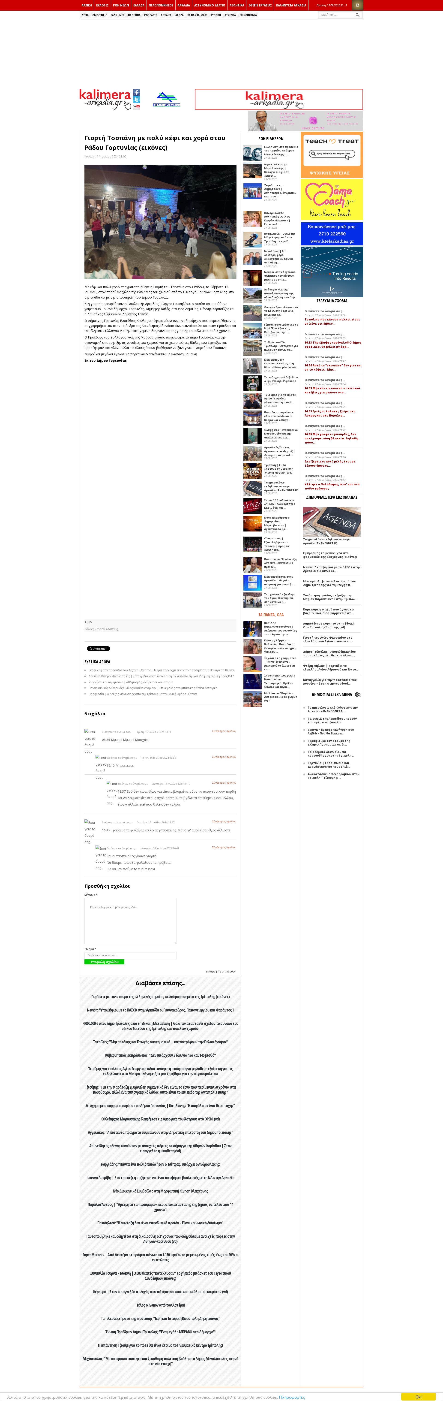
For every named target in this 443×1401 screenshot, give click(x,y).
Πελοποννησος (161, 5)
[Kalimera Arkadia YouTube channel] (136, 107)
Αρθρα (179, 15)
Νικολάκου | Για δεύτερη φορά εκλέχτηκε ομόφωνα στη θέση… (278, 256)
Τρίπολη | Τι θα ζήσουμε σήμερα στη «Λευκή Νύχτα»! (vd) (278, 468)
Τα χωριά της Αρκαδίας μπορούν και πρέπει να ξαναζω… (332, 720)
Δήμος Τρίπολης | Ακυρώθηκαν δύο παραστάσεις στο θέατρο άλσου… (329, 653)
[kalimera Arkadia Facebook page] (136, 91)
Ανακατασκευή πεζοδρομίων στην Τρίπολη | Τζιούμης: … (333, 776)
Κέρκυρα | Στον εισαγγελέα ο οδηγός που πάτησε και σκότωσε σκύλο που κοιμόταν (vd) (160, 1291)
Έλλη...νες (117, 15)
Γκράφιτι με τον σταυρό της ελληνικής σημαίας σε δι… (329, 742)
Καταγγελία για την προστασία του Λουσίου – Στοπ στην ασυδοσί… (330, 681)
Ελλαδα (138, 5)
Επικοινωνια (248, 15)
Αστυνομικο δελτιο (209, 5)
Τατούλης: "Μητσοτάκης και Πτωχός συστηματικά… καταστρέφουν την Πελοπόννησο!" (160, 1041)
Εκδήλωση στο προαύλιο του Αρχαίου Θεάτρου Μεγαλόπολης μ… (281, 150)
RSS (357, 5)
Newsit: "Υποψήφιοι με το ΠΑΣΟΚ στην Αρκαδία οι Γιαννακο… (331, 569)
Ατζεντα (230, 15)
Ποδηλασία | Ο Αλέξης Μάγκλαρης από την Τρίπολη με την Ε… (280, 237)
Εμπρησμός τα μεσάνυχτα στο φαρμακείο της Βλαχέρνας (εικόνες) (330, 555)
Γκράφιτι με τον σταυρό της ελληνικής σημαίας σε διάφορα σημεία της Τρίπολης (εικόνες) (160, 996)
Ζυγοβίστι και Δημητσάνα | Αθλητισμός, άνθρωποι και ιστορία (131, 682)
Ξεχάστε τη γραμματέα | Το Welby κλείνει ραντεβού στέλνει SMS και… (280, 663)
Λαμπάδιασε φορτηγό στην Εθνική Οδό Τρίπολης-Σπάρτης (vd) (329, 625)
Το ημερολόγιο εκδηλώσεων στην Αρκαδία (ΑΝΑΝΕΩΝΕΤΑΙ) (281, 486)
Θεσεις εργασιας (260, 5)
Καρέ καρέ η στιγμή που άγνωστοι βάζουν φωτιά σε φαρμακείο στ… (328, 611)
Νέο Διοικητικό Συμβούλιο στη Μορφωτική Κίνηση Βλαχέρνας (160, 1190)
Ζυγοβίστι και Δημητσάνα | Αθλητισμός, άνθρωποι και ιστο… (280, 190)
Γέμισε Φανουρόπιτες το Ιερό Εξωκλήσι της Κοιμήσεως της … (281, 328)
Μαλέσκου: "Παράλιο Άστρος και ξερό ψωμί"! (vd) (280, 696)
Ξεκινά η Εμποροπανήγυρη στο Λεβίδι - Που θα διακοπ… (331, 731)
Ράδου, (89, 629)
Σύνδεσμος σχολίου (224, 731)
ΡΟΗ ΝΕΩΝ (121, 5)
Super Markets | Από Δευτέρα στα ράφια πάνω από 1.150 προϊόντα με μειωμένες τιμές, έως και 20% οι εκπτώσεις (160, 1257)
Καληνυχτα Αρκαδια (291, 5)
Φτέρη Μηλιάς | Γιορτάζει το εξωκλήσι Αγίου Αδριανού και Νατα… (331, 667)
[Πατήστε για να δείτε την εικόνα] (160, 222)
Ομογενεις (99, 15)
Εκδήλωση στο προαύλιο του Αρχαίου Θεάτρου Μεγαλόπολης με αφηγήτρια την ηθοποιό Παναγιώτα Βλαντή (162, 670)
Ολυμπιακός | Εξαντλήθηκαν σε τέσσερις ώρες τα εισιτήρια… (276, 544)
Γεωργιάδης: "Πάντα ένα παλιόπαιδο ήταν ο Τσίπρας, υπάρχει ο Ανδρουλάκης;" (160, 1164)
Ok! (419, 1397)
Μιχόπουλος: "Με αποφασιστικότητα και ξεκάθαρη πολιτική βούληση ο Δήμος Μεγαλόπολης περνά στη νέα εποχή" (160, 1361)
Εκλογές (102, 5)
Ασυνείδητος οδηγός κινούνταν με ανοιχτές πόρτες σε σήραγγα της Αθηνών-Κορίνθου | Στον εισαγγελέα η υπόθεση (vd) (160, 1148)
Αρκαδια (184, 5)
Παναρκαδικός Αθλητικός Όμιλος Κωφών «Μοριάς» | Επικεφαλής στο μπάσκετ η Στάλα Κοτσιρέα (153, 688)
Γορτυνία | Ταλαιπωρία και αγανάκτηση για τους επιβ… (329, 765)
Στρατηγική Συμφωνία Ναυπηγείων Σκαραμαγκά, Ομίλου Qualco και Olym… (279, 681)
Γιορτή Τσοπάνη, (107, 629)
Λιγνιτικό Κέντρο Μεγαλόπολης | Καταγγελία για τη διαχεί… (277, 170)
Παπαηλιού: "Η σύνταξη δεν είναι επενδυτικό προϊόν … (280, 562)
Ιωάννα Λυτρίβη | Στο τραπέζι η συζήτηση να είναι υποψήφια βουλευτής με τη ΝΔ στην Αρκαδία (160, 1177)
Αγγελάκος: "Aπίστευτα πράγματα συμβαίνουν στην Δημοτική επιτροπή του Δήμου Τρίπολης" (160, 1132)
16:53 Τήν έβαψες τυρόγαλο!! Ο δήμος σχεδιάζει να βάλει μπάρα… (333, 345)
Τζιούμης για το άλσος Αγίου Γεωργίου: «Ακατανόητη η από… (280, 398)
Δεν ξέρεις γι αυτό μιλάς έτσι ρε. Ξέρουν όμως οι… (330, 463)
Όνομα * (90, 949)
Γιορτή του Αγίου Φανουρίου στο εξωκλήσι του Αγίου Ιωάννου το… (328, 639)
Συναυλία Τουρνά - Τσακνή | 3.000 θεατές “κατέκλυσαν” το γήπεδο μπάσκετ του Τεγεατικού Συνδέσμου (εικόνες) (160, 1276)
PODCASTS (150, 15)
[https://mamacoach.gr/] (332, 219)
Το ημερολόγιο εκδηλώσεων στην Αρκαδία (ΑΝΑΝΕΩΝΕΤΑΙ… (333, 709)
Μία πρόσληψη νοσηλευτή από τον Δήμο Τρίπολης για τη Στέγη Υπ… (329, 583)
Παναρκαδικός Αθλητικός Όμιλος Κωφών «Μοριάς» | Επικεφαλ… (277, 218)
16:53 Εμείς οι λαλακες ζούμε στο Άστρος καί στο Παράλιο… (330, 413)
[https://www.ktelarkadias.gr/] (167, 108)
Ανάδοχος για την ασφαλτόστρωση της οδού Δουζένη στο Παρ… (280, 293)
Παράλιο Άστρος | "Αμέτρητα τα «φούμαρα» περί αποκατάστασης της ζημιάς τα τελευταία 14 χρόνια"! (160, 1207)
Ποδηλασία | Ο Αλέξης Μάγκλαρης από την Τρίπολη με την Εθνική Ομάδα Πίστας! (143, 694)
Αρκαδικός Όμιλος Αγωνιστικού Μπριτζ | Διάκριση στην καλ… (279, 451)
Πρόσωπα (134, 15)
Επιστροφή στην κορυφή (221, 971)
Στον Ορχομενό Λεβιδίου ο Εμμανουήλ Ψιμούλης (281, 379)
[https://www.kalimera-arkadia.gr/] (279, 108)
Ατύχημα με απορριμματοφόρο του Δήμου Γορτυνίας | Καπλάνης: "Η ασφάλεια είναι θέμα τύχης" (160, 1105)
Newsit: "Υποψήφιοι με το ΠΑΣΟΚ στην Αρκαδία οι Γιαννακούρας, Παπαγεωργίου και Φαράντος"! (160, 1009)
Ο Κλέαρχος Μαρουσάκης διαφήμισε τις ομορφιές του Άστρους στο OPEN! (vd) (160, 1118)
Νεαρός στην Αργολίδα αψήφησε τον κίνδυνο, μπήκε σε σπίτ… (280, 275)
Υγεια (85, 15)
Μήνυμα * (91, 895)
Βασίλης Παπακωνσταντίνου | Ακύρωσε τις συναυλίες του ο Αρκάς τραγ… (280, 628)
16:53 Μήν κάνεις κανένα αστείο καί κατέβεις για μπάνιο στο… (332, 390)
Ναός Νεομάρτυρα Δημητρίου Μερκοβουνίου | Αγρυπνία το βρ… (276, 523)
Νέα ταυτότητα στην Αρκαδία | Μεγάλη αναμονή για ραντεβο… (280, 580)
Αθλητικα (237, 5)
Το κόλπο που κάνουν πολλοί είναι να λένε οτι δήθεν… (332, 321)
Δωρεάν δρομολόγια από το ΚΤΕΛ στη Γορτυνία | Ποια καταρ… (281, 310)
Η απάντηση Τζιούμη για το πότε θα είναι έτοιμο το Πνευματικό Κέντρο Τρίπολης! (160, 1345)
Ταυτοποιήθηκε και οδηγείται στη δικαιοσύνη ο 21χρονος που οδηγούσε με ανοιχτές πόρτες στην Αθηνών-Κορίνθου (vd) (160, 1239)
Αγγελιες (166, 15)
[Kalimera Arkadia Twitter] (136, 99)
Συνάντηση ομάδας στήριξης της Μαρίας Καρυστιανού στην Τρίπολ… (330, 597)
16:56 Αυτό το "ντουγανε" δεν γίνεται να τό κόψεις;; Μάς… (333, 367)
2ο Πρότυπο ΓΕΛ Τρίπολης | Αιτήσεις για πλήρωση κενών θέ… (281, 345)
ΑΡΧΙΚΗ (87, 5)
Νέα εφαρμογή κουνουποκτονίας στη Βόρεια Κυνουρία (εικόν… (281, 363)
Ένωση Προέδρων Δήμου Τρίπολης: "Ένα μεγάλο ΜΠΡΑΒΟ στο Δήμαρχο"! (160, 1331)
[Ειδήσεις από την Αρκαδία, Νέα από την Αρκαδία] (105, 108)
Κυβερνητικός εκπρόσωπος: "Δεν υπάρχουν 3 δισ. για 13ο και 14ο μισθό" (160, 1055)
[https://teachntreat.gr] (332, 177)
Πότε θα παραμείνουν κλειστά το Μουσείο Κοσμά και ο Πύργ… (278, 416)
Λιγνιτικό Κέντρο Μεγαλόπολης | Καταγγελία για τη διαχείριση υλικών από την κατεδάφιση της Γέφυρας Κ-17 (161, 676)
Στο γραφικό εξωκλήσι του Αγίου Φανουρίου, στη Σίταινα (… (280, 598)
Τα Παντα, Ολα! (197, 15)
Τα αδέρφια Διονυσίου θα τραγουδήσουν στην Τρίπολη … (331, 754)
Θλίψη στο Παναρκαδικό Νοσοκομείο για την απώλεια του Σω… (281, 433)
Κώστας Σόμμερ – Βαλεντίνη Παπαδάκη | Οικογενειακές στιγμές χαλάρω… (280, 646)
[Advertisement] (221, 53)
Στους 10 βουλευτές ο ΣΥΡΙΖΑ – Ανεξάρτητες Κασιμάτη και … (279, 503)
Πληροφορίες (292, 1397)
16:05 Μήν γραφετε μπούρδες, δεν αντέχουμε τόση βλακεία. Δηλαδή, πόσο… (332, 438)
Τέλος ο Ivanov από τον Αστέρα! (160, 1304)
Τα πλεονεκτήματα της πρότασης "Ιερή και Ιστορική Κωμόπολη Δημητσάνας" (160, 1318)
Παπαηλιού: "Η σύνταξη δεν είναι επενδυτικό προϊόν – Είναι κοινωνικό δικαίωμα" (160, 1222)
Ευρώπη (216, 15)
